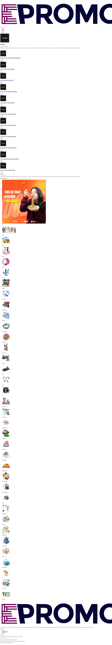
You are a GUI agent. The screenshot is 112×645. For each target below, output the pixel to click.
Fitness (3, 32)
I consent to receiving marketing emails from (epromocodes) (8, 639)
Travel (3, 30)
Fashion (3, 29)
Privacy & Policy (4, 632)
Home (3, 28)
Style (3, 31)
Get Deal (2, 61)
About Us (3, 630)
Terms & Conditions (5, 631)
